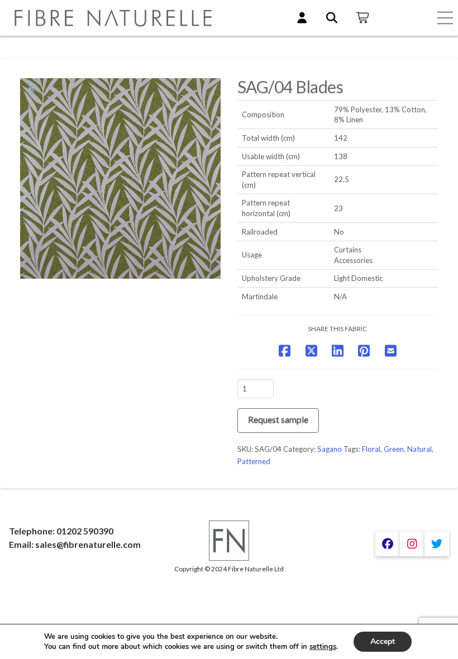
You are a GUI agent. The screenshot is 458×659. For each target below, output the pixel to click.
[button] (445, 18)
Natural (419, 449)
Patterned (253, 461)
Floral (371, 449)
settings (322, 647)
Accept (382, 641)
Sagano (329, 449)
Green (394, 449)
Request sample (278, 419)
